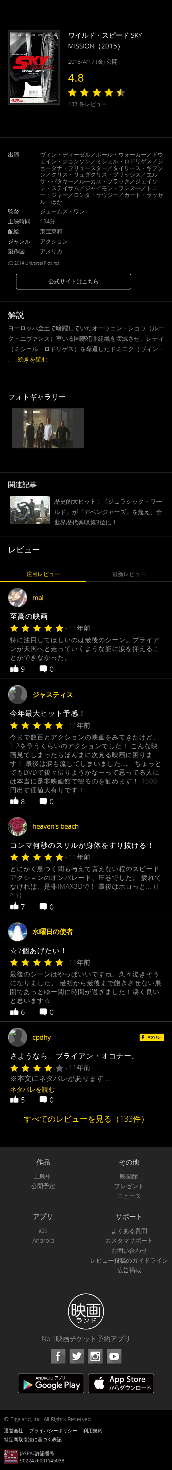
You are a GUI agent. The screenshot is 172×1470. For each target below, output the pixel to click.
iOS (43, 1231)
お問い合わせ (129, 1250)
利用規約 (92, 1430)
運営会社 (13, 1430)
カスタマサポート (129, 1240)
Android (43, 1240)
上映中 (43, 1176)
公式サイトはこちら (73, 281)
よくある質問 (129, 1231)
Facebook (58, 1356)
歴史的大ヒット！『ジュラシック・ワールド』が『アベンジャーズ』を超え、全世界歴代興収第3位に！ (108, 511)
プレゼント (129, 1186)
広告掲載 (129, 1270)
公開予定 (43, 1186)
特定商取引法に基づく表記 (33, 1439)
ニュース (129, 1196)
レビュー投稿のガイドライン (129, 1260)
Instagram (95, 1356)
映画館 (129, 1176)
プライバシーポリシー (53, 1430)
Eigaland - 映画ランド (86, 1311)
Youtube (114, 1356)
